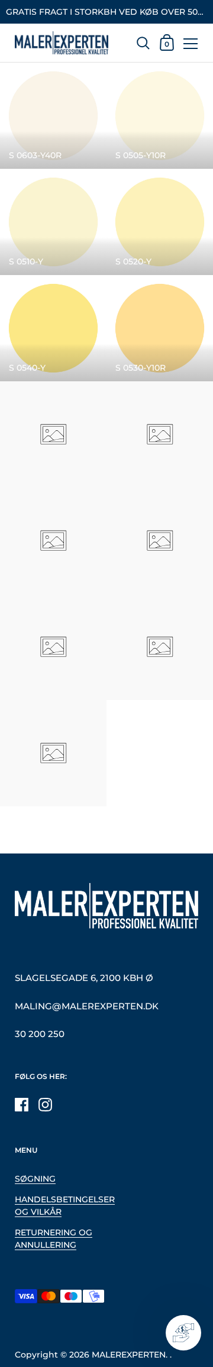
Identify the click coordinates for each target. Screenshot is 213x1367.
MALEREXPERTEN (129, 1354)
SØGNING (35, 1178)
